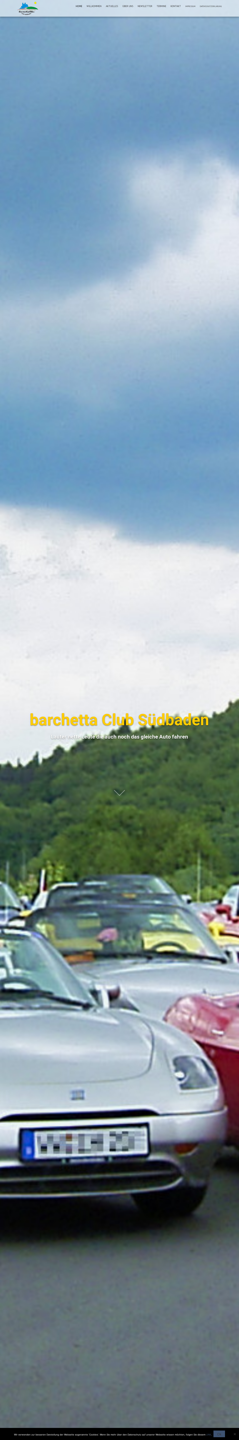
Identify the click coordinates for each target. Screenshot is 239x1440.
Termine (161, 6)
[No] (234, 1434)
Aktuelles (112, 6)
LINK (208, 1434)
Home (79, 6)
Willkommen (94, 6)
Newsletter (145, 6)
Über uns (127, 6)
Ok (219, 1434)
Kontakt (176, 6)
